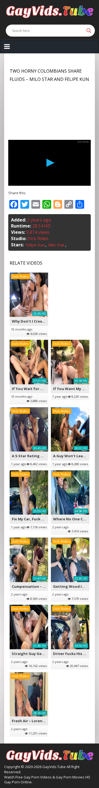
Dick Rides (38, 238)
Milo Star (56, 244)
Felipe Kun (35, 244)
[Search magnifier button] (89, 30)
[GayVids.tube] (49, 11)
